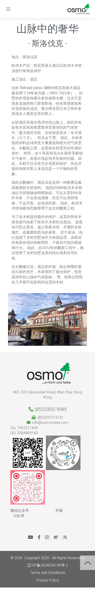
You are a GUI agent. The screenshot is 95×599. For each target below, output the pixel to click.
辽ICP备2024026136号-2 (47, 565)
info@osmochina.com (49, 422)
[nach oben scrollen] (87, 562)
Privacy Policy (47, 580)
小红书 (18, 516)
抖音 (59, 510)
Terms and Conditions (47, 572)
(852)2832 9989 (50, 409)
